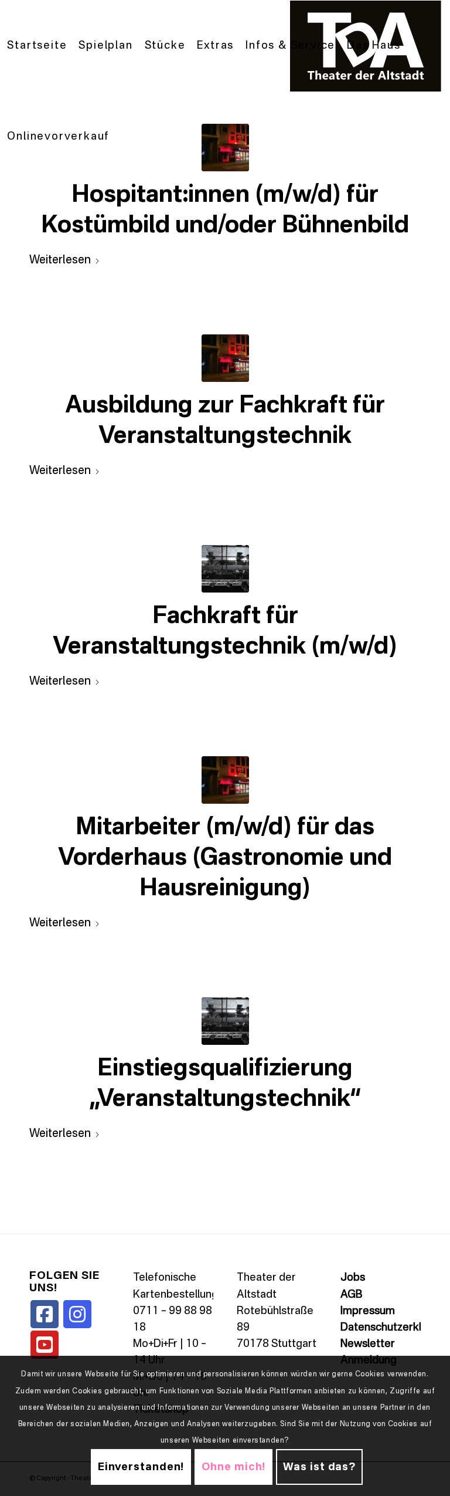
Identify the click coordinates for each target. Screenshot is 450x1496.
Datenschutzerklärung (394, 1327)
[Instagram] (77, 1314)
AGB (351, 1294)
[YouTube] (44, 1345)
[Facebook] (44, 1314)
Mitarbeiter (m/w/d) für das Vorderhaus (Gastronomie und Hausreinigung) (225, 858)
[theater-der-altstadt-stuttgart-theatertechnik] (225, 569)
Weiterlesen (60, 260)
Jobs (352, 1277)
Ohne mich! (233, 1467)
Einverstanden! (141, 1467)
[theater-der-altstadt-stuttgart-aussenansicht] (225, 358)
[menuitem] (37, 46)
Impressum (367, 1311)
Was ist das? (319, 1467)
